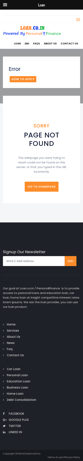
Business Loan (17, 387)
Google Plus (19, 420)
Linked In (15, 432)
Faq (10, 349)
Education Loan (18, 381)
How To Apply (23, 79)
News (11, 343)
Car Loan (13, 369)
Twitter (15, 426)
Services (13, 331)
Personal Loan (17, 375)
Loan (17, 43)
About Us (50, 43)
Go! (71, 261)
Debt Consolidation (21, 400)
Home (11, 324)
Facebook (16, 414)
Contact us (69, 43)
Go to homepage (42, 187)
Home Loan (15, 394)
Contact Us (15, 355)
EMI (27, 43)
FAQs (36, 43)
